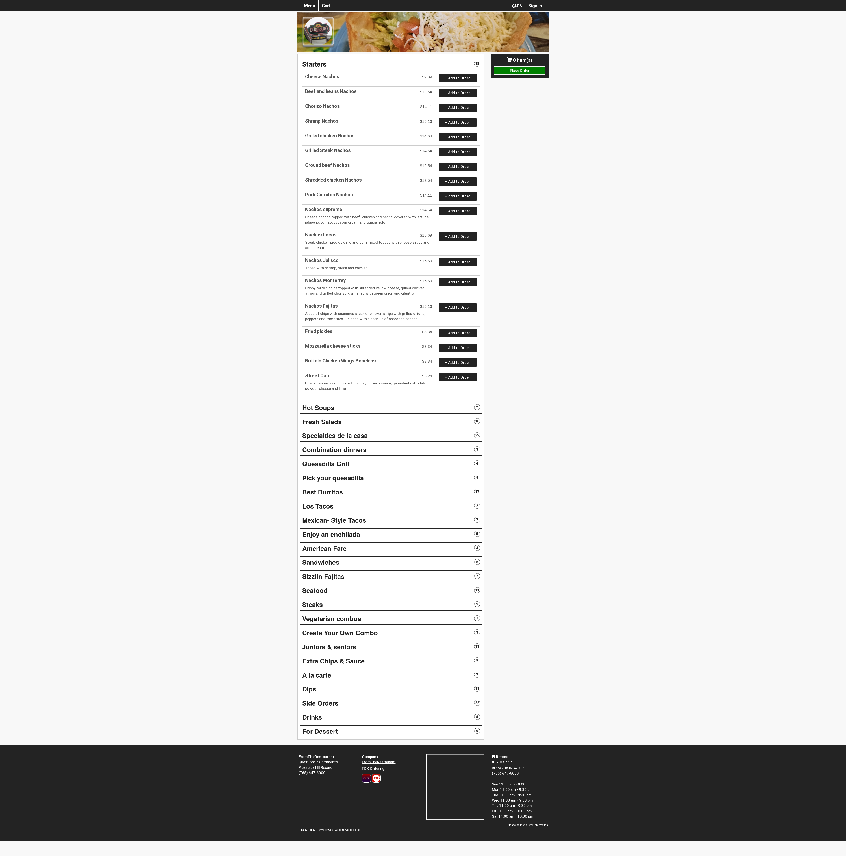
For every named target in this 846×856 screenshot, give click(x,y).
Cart (326, 5)
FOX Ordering (373, 768)
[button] (391, 64)
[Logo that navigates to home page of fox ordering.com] (376, 778)
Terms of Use (325, 829)
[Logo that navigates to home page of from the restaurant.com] (366, 778)
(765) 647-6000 (312, 773)
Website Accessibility (347, 829)
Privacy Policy (307, 829)
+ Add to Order (457, 78)
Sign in (535, 5)
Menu (309, 5)
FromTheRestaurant (379, 762)
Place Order (519, 70)
